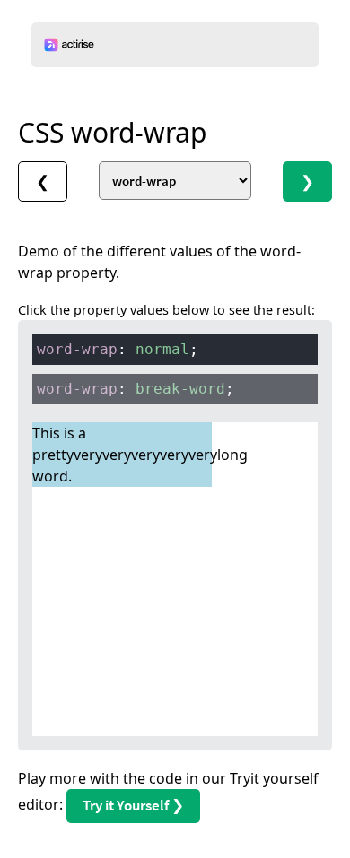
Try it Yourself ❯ (133, 805)
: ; (117, 349)
